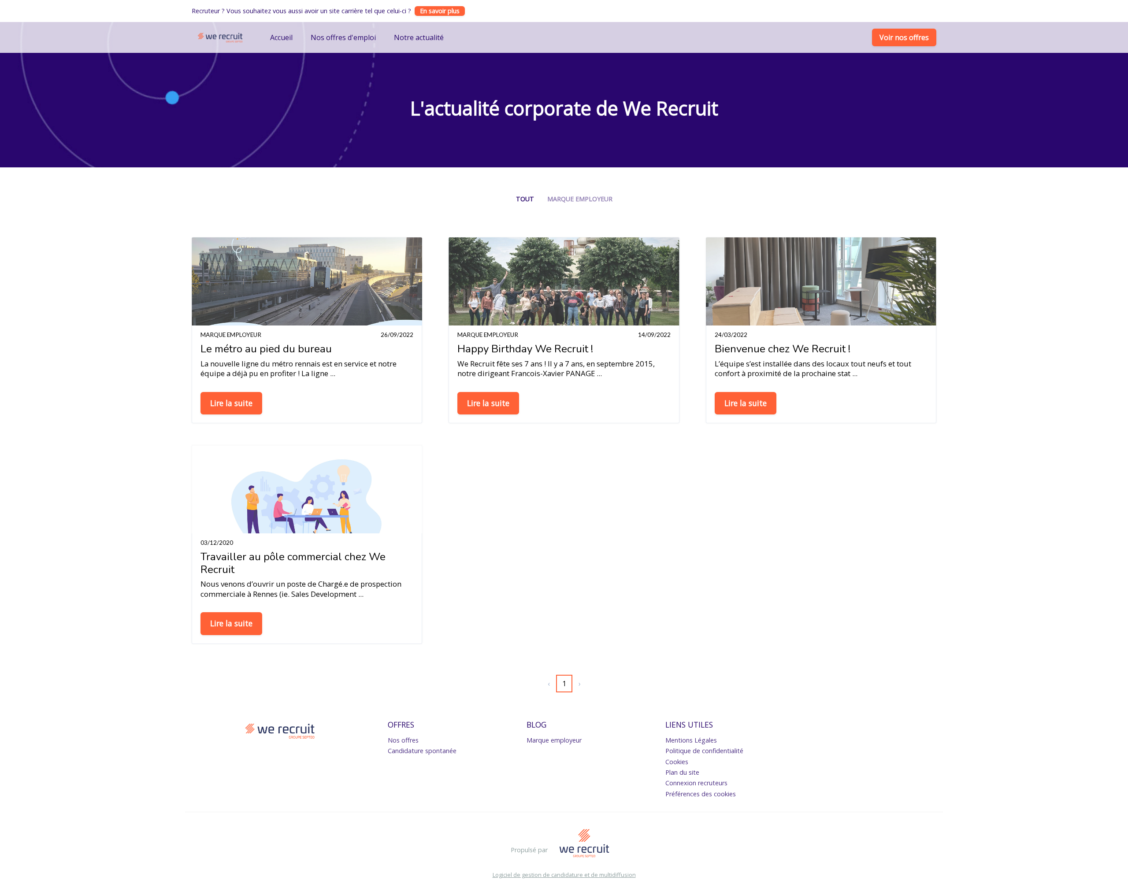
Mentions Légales (691, 740)
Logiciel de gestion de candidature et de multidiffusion (564, 875)
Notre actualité (419, 37)
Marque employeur (579, 199)
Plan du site (682, 772)
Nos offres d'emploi (343, 37)
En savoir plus (440, 11)
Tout (525, 199)
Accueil (281, 37)
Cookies (676, 762)
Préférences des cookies (700, 794)
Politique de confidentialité (704, 751)
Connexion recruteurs (696, 783)
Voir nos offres (904, 37)
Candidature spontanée (422, 751)
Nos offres (403, 740)
